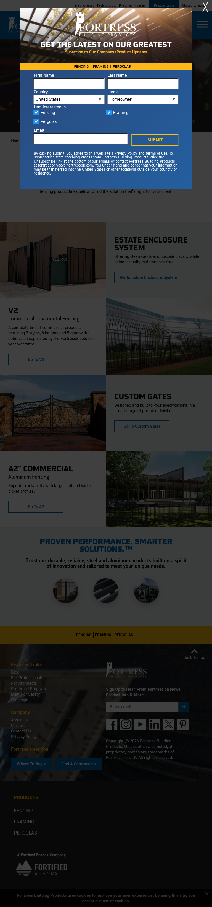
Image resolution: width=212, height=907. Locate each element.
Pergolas (49, 121)
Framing (120, 112)
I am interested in (50, 107)
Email (39, 130)
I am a (113, 92)
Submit (155, 140)
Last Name (117, 75)
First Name (44, 75)
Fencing (48, 112)
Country (41, 92)
